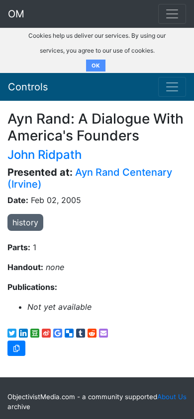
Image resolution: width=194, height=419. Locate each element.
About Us (172, 397)
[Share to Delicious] (69, 333)
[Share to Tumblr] (80, 333)
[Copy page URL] (16, 348)
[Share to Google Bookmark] (57, 333)
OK (96, 65)
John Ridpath (44, 154)
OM (16, 14)
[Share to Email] (103, 333)
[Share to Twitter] (11, 333)
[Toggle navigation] (172, 87)
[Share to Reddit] (92, 333)
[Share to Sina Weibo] (46, 333)
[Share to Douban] (34, 333)
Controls (28, 87)
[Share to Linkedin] (23, 333)
